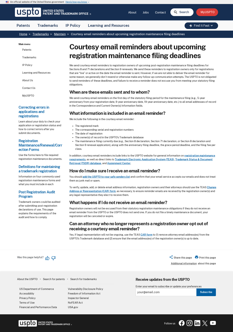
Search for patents (54, 279)
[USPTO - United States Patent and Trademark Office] (44, 325)
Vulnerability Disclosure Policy (85, 289)
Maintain (60, 34)
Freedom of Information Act (84, 293)
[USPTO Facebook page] (181, 325)
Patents (23, 25)
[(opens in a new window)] (188, 325)
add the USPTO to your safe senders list (106, 176)
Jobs (146, 12)
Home (23, 34)
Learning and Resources (108, 25)
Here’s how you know (78, 2)
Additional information (184, 263)
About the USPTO (27, 279)
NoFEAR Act (75, 302)
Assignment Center (119, 163)
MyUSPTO (28, 95)
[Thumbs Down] (53, 258)
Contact (160, 12)
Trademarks (47, 25)
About (132, 12)
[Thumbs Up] (47, 258)
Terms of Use (27, 302)
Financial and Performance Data (38, 307)
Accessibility (26, 293)
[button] (180, 258)
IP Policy (73, 25)
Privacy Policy (27, 298)
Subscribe (206, 292)
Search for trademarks (83, 279)
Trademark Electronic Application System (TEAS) (144, 159)
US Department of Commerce (36, 289)
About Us (27, 80)
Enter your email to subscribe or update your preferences (169, 286)
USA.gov (73, 307)
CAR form (146, 234)
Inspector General (78, 298)
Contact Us (28, 88)
